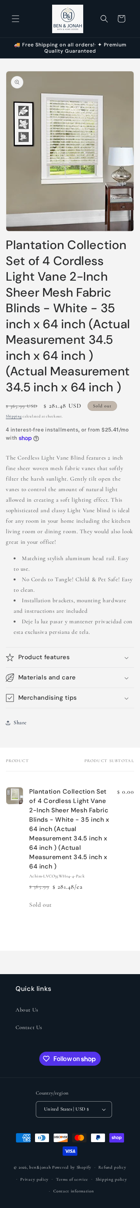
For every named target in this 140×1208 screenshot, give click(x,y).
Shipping (14, 416)
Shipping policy (111, 1179)
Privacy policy (34, 1179)
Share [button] (20, 722)
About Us (27, 1009)
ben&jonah (40, 1167)
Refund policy (112, 1167)
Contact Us (29, 1027)
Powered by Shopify (71, 1167)
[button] (15, 18)
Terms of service (72, 1179)
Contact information (73, 1191)
